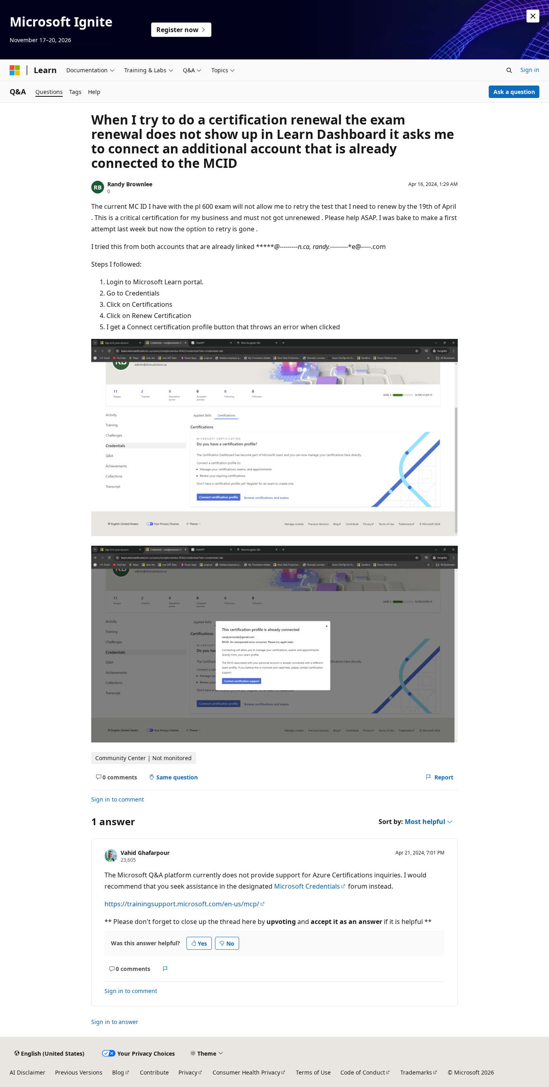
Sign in (529, 69)
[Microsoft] (15, 70)
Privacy (187, 1072)
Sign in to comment (117, 799)
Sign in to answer (114, 1022)
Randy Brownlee (129, 184)
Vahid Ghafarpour (145, 853)
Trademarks (416, 1072)
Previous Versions (78, 1072)
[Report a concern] (165, 969)
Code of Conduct (362, 1072)
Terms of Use (313, 1072)
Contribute (154, 1072)
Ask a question (514, 92)
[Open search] (509, 70)
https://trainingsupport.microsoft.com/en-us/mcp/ (181, 903)
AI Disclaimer (27, 1072)
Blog (118, 1072)
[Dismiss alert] (532, 16)
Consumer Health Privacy (246, 1072)
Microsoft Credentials (307, 886)
